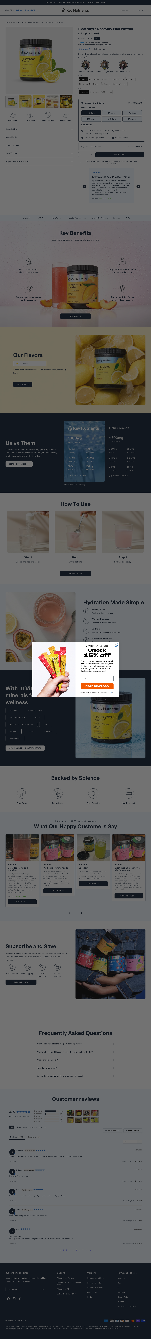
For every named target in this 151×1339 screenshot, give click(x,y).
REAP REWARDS (97, 686)
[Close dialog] (116, 645)
